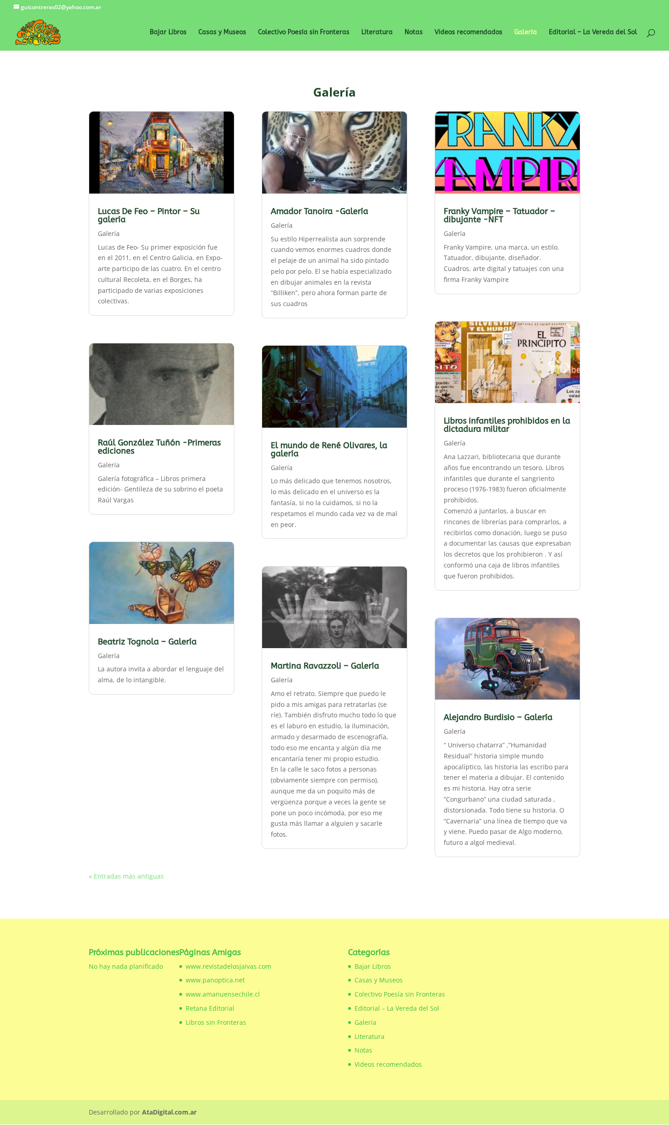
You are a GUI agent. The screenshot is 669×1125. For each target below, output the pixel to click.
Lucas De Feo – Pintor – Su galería (149, 215)
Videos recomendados (468, 32)
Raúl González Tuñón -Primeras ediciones (159, 447)
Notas (414, 32)
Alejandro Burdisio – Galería (498, 717)
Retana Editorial (210, 1008)
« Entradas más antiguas (126, 876)
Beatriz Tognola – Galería (147, 642)
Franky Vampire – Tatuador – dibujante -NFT (499, 215)
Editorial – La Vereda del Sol (593, 32)
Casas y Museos (222, 32)
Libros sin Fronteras (216, 1022)
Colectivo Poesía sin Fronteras (304, 32)
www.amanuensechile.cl (223, 994)
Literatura (377, 32)
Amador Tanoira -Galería (319, 211)
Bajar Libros (168, 32)
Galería (525, 32)
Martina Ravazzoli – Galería (325, 666)
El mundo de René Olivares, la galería (329, 449)
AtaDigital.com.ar (169, 1112)
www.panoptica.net (215, 980)
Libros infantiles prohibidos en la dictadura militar (507, 425)
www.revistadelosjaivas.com (228, 966)
